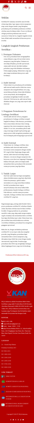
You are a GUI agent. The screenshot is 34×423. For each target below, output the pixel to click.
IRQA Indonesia (18, 255)
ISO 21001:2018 (6, 357)
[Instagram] (18, 1)
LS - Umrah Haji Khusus (8, 344)
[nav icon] (30, 8)
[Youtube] (25, 1)
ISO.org (26, 255)
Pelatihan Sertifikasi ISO (8, 348)
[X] (15, 1)
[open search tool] (26, 8)
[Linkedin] (12, 1)
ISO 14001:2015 (6, 354)
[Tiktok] (22, 1)
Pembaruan (9, 255)
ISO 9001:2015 (5, 351)
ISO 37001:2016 (6, 364)
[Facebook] (9, 1)
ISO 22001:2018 (6, 360)
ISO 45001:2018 (6, 367)
